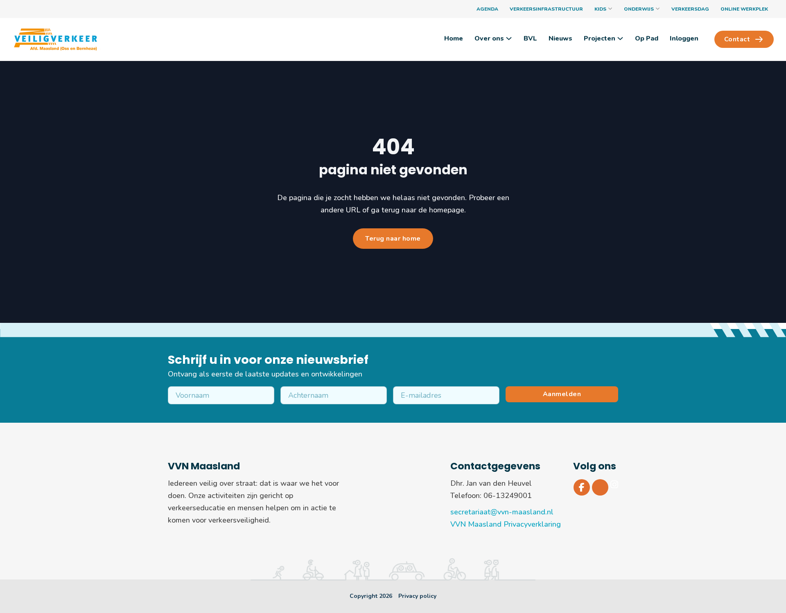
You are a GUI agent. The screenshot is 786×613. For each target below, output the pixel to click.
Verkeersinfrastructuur (546, 9)
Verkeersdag (690, 9)
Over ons (489, 38)
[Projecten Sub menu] (620, 38)
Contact (737, 39)
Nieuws (560, 38)
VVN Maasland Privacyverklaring (505, 524)
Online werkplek (744, 9)
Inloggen (684, 38)
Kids (600, 9)
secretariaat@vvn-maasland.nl (501, 512)
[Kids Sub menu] (610, 9)
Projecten (599, 38)
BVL (530, 38)
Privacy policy (417, 596)
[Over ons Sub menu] (509, 38)
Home (453, 38)
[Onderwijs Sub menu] (657, 9)
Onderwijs (639, 9)
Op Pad (646, 38)
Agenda (487, 9)
